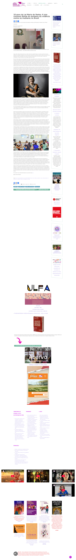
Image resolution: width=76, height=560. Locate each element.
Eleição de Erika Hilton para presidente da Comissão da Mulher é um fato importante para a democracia (57, 270)
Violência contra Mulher (30, 186)
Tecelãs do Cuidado (21, 517)
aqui (32, 172)
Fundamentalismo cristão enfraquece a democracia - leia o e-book (31, 313)
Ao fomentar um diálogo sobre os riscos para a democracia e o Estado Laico (57, 65)
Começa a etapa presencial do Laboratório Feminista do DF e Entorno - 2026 (57, 236)
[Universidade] (52, 3)
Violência (19, 184)
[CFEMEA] (31, 3)
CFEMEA (29, 3)
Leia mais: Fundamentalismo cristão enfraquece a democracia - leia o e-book (28, 345)
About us (35, 3)
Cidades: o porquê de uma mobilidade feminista (22, 449)
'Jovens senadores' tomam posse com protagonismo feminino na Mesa (32, 436)
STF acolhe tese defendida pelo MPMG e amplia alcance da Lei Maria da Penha (32, 430)
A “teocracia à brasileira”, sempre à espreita (57, 152)
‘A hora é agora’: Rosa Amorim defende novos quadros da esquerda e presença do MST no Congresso (21, 463)
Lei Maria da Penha (21, 186)
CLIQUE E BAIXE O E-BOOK (57, 82)
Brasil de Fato (37, 186)
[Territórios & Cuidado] (46, 3)
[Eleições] (57, 3)
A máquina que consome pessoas (32, 419)
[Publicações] (31, 5)
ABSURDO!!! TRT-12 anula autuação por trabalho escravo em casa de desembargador (32, 426)
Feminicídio (15, 186)
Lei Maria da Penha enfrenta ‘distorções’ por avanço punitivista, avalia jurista (31, 433)
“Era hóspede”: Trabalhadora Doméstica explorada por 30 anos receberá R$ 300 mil (31, 421)
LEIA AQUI (19, 521)
